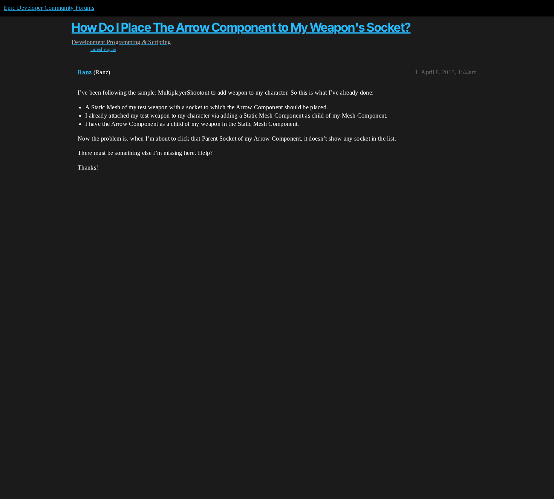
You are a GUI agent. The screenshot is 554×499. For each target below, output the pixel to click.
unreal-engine (103, 49)
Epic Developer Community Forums (49, 8)
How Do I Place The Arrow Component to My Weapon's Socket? (241, 27)
